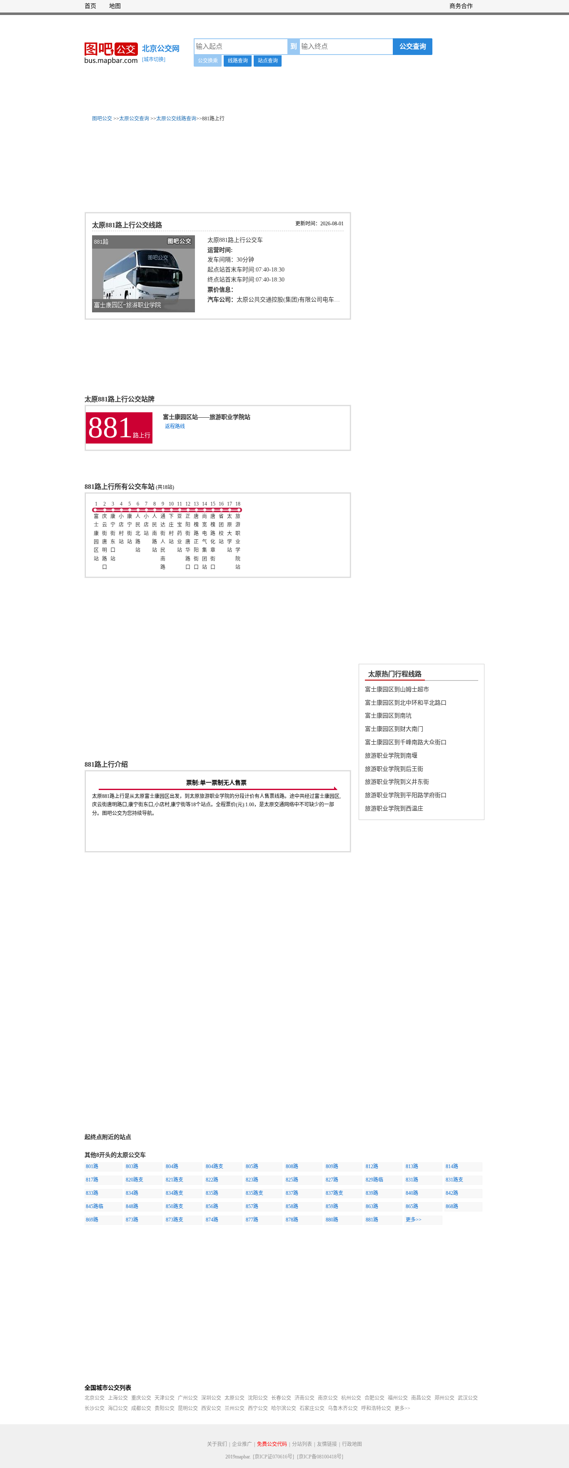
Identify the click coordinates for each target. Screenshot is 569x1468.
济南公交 (304, 1398)
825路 (292, 1180)
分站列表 (302, 1444)
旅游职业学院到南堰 (391, 756)
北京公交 (95, 1398)
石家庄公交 (311, 1408)
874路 (212, 1220)
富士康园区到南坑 (388, 716)
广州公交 (188, 1398)
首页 (90, 6)
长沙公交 (95, 1408)
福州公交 (398, 1398)
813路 (412, 1166)
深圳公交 (211, 1398)
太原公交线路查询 (176, 119)
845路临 (94, 1206)
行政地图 (352, 1444)
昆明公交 (188, 1408)
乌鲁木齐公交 (343, 1408)
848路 (132, 1206)
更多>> (414, 1220)
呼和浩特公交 (376, 1408)
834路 (132, 1193)
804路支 (214, 1166)
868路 (452, 1206)
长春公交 (281, 1398)
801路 (92, 1166)
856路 (212, 1206)
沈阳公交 (258, 1398)
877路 (252, 1220)
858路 (292, 1206)
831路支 (454, 1180)
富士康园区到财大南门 (394, 729)
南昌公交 (421, 1398)
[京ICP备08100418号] (320, 1457)
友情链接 (327, 1444)
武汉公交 (468, 1398)
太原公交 (235, 1398)
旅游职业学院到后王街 (394, 769)
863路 (372, 1206)
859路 (332, 1206)
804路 (172, 1166)
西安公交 (211, 1408)
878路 (292, 1220)
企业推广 (242, 1444)
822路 (212, 1180)
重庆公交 (141, 1398)
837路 (292, 1193)
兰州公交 (235, 1408)
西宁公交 (258, 1408)
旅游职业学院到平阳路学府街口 (406, 795)
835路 (212, 1193)
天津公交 (165, 1398)
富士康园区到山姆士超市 (397, 689)
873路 (132, 1220)
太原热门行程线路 (395, 674)
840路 (412, 1193)
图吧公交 (102, 119)
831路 (412, 1180)
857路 (252, 1206)
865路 (412, 1206)
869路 (92, 1220)
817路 (92, 1180)
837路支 (334, 1193)
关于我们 (217, 1444)
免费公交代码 (272, 1444)
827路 (332, 1180)
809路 (332, 1166)
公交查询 (412, 46)
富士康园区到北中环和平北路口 (406, 703)
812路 (372, 1166)
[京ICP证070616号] (273, 1457)
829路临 (374, 1180)
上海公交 (118, 1398)
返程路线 (175, 426)
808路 (292, 1166)
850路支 (174, 1206)
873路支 (174, 1220)
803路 (132, 1166)
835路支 (254, 1193)
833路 (92, 1193)
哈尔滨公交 (283, 1408)
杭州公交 (351, 1398)
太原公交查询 (134, 119)
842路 (452, 1193)
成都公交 (141, 1408)
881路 (372, 1220)
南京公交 (328, 1398)
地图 (115, 6)
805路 (252, 1166)
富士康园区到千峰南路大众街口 (406, 742)
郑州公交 (444, 1398)
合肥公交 (374, 1398)
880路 (332, 1220)
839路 (372, 1193)
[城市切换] (153, 59)
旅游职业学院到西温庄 (394, 808)
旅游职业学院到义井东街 (397, 782)
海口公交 (118, 1408)
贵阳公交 (165, 1408)
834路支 (174, 1193)
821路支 (174, 1180)
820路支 (134, 1180)
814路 (452, 1166)
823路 (252, 1180)
